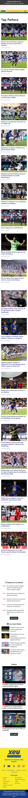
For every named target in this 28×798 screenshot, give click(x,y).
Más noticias (14, 618)
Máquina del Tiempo (20, 779)
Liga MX (5, 777)
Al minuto (17, 783)
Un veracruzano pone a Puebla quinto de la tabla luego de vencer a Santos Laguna (15, 587)
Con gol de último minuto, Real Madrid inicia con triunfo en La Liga (15, 612)
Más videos (14, 734)
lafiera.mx (19, 770)
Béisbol (5, 787)
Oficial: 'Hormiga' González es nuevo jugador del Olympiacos (17, 644)
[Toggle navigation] (25, 11)
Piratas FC (5, 783)
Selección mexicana (8, 785)
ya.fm (24, 770)
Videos (16, 781)
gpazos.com (15, 772)
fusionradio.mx (11, 770)
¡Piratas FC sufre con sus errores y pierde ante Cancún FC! (17, 629)
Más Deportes (18, 777)
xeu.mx (4, 770)
